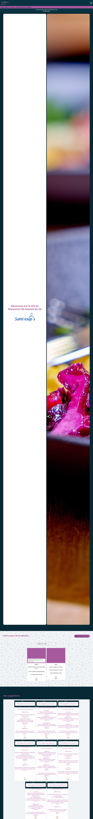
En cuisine (12, 7)
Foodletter (29, 7)
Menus (6, 7)
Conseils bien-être (20, 7)
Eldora (2, 7)
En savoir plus (46, 11)
